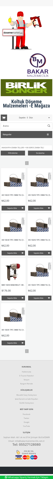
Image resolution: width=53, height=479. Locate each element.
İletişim (26, 379)
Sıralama (40, 153)
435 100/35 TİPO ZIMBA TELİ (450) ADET (16, 330)
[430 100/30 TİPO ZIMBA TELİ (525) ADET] (39, 180)
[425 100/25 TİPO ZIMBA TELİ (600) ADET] (39, 270)
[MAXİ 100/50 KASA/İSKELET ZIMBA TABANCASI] (13, 270)
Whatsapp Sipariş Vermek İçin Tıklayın (28, 477)
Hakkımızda (26, 372)
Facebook (26, 414)
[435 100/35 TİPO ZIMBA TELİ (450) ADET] (13, 315)
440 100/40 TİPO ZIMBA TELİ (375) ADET (16, 240)
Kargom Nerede (26, 383)
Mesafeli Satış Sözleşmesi (26, 395)
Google (26, 422)
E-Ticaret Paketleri (26, 376)
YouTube (26, 426)
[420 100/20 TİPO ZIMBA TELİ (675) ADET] (13, 180)
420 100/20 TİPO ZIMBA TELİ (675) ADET (16, 195)
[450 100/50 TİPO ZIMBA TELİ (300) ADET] (39, 225)
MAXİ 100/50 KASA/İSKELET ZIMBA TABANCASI (17, 285)
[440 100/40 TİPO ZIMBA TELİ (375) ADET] (13, 225)
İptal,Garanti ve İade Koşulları (26, 399)
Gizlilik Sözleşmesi (26, 403)
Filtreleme (13, 153)
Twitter (26, 418)
